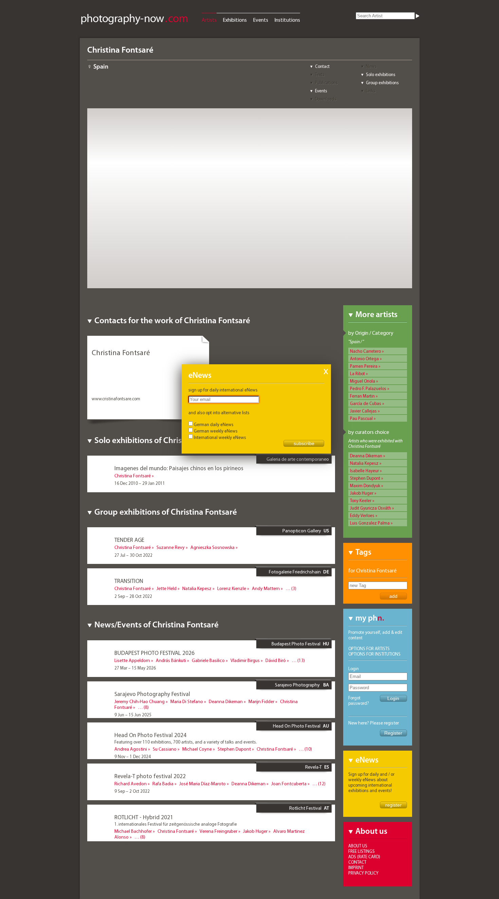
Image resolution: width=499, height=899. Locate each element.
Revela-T (313, 767)
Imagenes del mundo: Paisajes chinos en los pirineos (178, 468)
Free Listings (361, 851)
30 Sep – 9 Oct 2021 (133, 844)
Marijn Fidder (261, 701)
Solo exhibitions (380, 74)
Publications (326, 82)
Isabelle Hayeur (364, 470)
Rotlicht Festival (305, 808)
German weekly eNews (216, 431)
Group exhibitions (382, 82)
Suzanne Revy (170, 547)
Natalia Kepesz (364, 463)
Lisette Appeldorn (132, 660)
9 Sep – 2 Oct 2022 (132, 791)
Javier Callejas (363, 411)
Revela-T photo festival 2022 (150, 775)
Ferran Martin (362, 396)
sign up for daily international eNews (223, 389)
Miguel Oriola (362, 381)
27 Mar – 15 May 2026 (135, 668)
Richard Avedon (130, 784)
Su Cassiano (165, 749)
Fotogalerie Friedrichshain (295, 572)
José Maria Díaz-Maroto (202, 784)
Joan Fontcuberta (289, 784)
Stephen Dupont (365, 478)
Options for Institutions (374, 654)
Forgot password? (358, 700)
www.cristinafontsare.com (116, 398)
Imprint (356, 867)
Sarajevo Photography (298, 685)
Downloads (325, 99)
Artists (209, 19)
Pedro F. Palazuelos (368, 388)
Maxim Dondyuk (365, 485)
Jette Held (166, 588)
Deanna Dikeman (366, 455)
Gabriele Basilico (208, 660)
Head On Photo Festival (296, 726)
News (371, 66)
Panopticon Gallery (301, 531)
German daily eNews (214, 424)
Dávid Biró (275, 660)
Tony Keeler (360, 500)
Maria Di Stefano (186, 701)
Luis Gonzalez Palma (370, 523)
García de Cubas (365, 403)
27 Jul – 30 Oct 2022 (133, 555)
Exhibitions (235, 19)
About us (357, 845)
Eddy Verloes (362, 515)
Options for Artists (369, 648)
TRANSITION (128, 580)
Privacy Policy (363, 873)
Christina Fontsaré (132, 476)
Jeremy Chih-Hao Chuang (139, 701)
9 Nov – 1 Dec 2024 (132, 756)
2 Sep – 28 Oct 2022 (133, 596)
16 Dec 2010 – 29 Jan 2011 (139, 483)
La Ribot (357, 373)
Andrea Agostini (130, 749)
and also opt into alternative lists (219, 412)
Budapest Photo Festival (296, 644)
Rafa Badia (162, 784)
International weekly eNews (220, 437)
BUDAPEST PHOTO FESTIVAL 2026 (154, 652)
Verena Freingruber (218, 831)
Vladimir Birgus (245, 660)
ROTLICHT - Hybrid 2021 (143, 817)
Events (260, 19)
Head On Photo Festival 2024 (150, 734)
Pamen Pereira (363, 366)
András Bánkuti (171, 660)
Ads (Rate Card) (364, 856)
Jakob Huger (361, 493)
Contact (322, 66)
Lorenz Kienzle (231, 588)
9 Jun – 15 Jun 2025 (132, 714)
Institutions (287, 19)
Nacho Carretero (365, 351)
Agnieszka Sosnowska (212, 547)
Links (370, 90)
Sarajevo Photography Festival (152, 693)
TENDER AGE (129, 539)
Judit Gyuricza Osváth (370, 508)
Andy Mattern (266, 588)
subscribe (304, 443)
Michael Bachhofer (133, 831)
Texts (320, 74)
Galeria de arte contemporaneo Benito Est (297, 461)
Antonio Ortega (364, 358)
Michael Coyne (197, 749)
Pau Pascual (361, 418)
